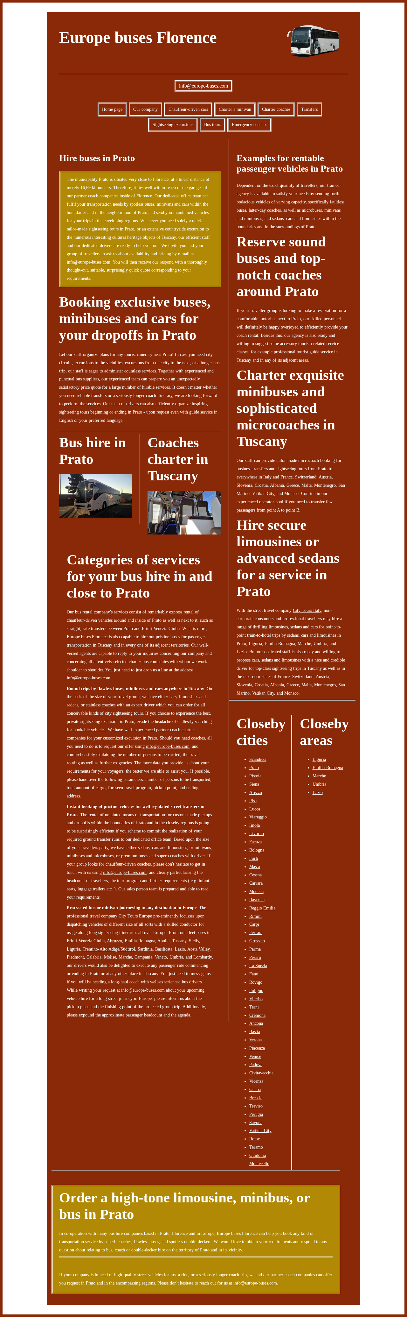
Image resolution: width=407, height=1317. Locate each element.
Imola (254, 825)
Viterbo (256, 998)
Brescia (255, 1097)
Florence (144, 195)
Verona (255, 1039)
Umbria (319, 784)
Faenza (255, 841)
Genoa (255, 1089)
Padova (255, 1064)
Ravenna (257, 899)
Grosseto (257, 940)
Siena (254, 784)
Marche (319, 775)
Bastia (254, 1031)
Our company (145, 109)
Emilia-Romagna (328, 767)
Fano (253, 973)
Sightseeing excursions (173, 124)
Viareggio (258, 816)
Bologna (256, 850)
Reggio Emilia (262, 907)
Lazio (318, 792)
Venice (255, 1056)
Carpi (254, 924)
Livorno (256, 833)
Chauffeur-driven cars (188, 109)
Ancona (256, 1023)
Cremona (257, 1015)
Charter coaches (276, 109)
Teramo (256, 1147)
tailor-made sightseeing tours (93, 228)
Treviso (256, 1105)
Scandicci (257, 759)
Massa (254, 866)
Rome (254, 1138)
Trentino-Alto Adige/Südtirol (109, 949)
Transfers (309, 109)
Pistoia (255, 775)
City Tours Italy (307, 610)
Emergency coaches (249, 124)
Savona (255, 1122)
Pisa (253, 800)
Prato (254, 767)
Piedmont (75, 956)
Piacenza (257, 1048)
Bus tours (212, 124)
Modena (256, 891)
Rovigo (255, 982)
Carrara (256, 883)
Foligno (256, 990)
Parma (255, 949)
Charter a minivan (235, 109)
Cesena (255, 874)
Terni (254, 1006)
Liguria (319, 759)
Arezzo (255, 792)
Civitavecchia (261, 1072)
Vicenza (256, 1081)
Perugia (256, 1114)
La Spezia (258, 965)
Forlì (253, 858)
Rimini (255, 916)
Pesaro (255, 957)
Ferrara (255, 932)
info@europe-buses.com (203, 86)
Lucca (254, 808)
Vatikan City (260, 1130)
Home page (112, 109)
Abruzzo (114, 940)
